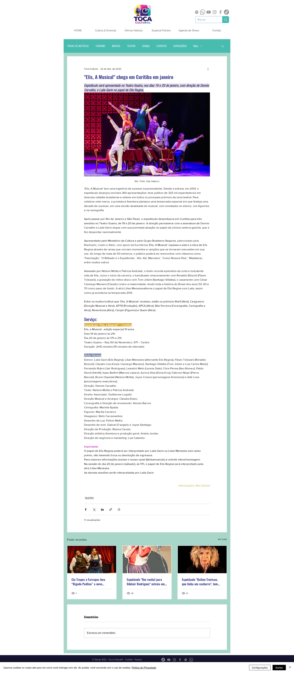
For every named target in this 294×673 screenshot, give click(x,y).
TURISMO (100, 46)
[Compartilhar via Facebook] (85, 509)
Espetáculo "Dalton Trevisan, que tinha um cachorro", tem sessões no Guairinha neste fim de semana (201, 581)
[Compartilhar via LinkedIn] (102, 509)
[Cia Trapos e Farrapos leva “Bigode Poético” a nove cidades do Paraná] (91, 559)
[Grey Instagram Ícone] (214, 12)
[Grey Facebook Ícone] (220, 12)
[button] (222, 46)
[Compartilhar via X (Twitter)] (94, 509)
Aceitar (279, 667)
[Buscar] (225, 19)
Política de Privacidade (144, 667)
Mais (195, 46)
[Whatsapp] (202, 12)
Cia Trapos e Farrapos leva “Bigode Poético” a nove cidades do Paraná (88, 581)
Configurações (260, 667)
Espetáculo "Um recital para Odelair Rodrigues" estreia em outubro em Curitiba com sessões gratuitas (146, 581)
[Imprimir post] (119, 509)
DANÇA (146, 46)
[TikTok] (226, 12)
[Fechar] (290, 667)
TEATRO (131, 46)
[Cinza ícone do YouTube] (208, 12)
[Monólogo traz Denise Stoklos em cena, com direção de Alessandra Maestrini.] (202, 559)
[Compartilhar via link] (110, 509)
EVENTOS (162, 46)
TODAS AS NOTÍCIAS (78, 46)
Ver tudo (222, 539)
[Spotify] (196, 12)
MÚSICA (116, 46)
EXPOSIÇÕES (180, 46)
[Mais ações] (208, 69)
